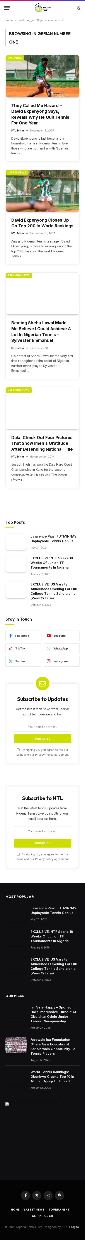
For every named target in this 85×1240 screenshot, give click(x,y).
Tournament (59, 1209)
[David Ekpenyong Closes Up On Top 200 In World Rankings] (42, 191)
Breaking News (19, 275)
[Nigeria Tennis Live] (43, 8)
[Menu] (7, 8)
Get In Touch (42, 1216)
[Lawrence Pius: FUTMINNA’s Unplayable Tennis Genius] (16, 542)
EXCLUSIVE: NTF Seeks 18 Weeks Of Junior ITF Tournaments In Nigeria (52, 562)
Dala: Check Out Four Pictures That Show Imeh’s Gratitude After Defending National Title (42, 443)
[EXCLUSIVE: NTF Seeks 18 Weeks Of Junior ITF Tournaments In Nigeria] (16, 563)
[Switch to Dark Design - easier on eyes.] (78, 8)
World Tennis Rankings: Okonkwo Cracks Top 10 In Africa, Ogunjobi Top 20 (52, 1076)
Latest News (34, 1209)
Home (15, 1209)
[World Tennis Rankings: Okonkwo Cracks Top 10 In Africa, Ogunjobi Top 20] (16, 1077)
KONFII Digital (71, 1227)
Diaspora (15, 58)
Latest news (17, 172)
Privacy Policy (44, 754)
